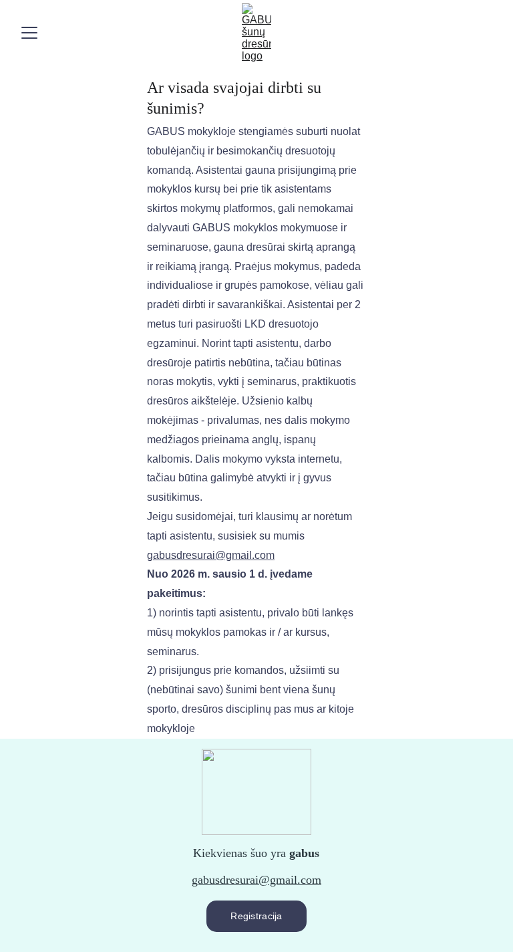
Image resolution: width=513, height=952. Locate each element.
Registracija (256, 916)
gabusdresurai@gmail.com (256, 879)
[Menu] (29, 33)
